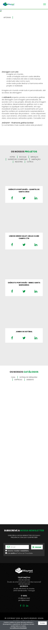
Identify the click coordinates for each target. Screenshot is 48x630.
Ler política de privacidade (18, 628)
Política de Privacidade (25, 553)
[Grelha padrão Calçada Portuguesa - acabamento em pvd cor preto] (24, 43)
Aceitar (42, 623)
